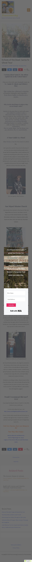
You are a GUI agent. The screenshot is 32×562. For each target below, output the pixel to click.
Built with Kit (16, 310)
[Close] (25, 249)
